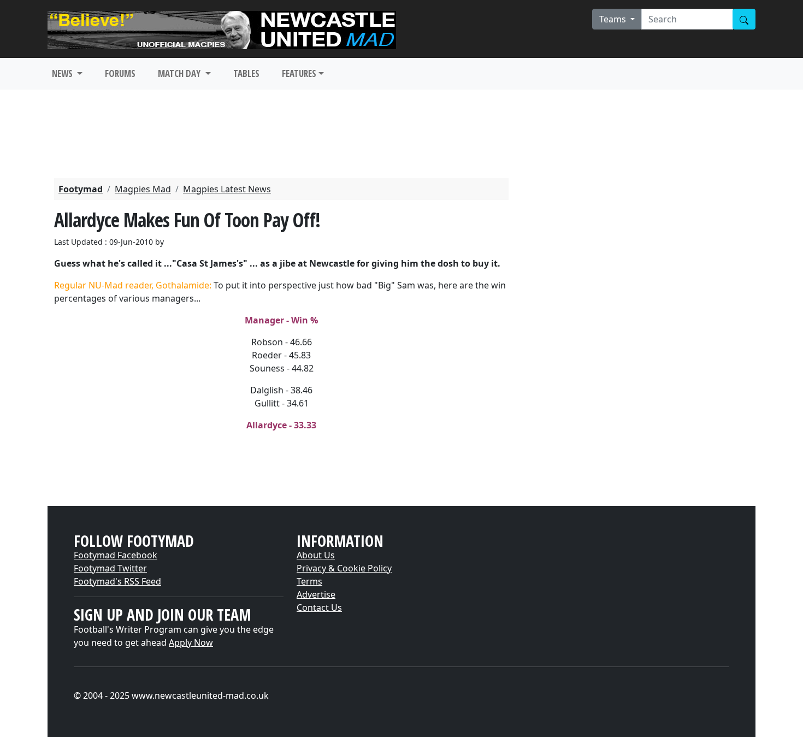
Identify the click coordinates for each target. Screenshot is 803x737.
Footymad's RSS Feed (117, 581)
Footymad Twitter (110, 568)
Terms (309, 581)
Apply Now (191, 642)
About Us (316, 555)
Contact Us (319, 608)
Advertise (316, 594)
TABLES (246, 73)
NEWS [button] (63, 73)
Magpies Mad (143, 189)
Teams (613, 19)
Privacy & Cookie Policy (344, 568)
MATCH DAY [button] (180, 73)
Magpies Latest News (227, 189)
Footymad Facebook (115, 555)
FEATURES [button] (299, 73)
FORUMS (120, 73)
